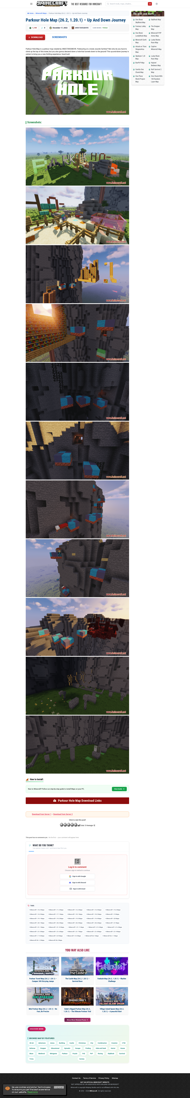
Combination (102, 1043)
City (91, 1043)
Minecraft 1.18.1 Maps (75, 914)
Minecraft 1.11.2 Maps (56, 910)
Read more (33, 1092)
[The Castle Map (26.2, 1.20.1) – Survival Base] (77, 966)
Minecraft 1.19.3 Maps (75, 918)
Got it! (59, 1088)
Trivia (31, 1059)
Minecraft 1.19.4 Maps (94, 918)
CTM (123, 1043)
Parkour (105, 28)
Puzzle (75, 1053)
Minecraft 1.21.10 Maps (56, 927)
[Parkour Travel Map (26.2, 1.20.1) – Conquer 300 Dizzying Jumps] (43, 966)
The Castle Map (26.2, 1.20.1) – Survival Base (77, 979)
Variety (81, 1059)
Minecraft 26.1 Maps (92, 936)
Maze (31, 1053)
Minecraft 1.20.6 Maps (94, 923)
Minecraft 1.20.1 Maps (37, 923)
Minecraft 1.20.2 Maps (56, 923)
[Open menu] (31, 4)
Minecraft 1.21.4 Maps (115, 927)
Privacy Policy (104, 1078)
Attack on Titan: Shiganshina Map (141, 49)
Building (62, 1043)
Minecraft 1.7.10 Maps (37, 936)
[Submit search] (150, 4)
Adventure (42, 1043)
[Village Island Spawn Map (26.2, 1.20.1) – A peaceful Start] (112, 996)
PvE (83, 1053)
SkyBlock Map (156, 20)
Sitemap (115, 1078)
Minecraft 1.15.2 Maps (113, 910)
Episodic (67, 1048)
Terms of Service (89, 1078)
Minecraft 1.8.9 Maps (56, 936)
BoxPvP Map (139, 63)
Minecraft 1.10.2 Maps (37, 910)
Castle (71, 1043)
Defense (32, 1048)
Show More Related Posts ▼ (77, 1020)
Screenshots (59, 37)
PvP (91, 1053)
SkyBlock (111, 1053)
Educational (55, 1048)
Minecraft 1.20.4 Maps (75, 923)
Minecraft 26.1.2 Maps (37, 940)
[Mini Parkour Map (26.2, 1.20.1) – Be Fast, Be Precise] (43, 996)
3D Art (31, 1043)
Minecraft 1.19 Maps (112, 914)
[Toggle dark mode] (157, 4)
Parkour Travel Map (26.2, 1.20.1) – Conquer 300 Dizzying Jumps (43, 979)
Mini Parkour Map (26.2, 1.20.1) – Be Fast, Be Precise (43, 1010)
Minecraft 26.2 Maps (55, 940)
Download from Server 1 (41, 814)
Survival (122, 1053)
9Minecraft (93, 1091)
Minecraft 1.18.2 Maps (94, 914)
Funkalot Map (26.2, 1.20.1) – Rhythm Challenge (112, 979)
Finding (88, 1048)
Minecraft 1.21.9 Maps (113, 931)
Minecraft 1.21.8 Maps (94, 931)
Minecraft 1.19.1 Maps (37, 918)
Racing (100, 1053)
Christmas (82, 1043)
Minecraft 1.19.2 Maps (56, 918)
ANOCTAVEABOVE (82, 28)
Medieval (41, 1053)
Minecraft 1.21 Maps (112, 923)
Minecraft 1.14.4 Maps (94, 910)
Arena (52, 1043)
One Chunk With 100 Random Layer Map (156, 79)
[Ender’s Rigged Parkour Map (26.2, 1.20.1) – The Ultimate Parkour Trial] (77, 996)
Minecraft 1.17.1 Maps (56, 914)
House (122, 1048)
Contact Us (76, 1078)
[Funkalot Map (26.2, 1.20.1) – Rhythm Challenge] (112, 966)
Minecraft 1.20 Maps (112, 918)
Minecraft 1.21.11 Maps (76, 927)
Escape (77, 1048)
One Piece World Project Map (140, 79)
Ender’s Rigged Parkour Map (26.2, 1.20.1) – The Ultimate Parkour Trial (77, 1010)
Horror (113, 1048)
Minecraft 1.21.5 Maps (37, 931)
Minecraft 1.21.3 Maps (96, 927)
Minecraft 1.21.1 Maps (37, 927)
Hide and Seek (101, 1048)
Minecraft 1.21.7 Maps (75, 931)
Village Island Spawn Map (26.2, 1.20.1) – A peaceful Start (112, 1010)
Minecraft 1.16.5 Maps (37, 914)
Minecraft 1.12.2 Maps (75, 910)
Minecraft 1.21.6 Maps (56, 931)
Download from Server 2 (63, 814)
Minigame (53, 1053)
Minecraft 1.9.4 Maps (74, 936)
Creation (114, 1043)
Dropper (43, 1048)
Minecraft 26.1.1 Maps (110, 936)
